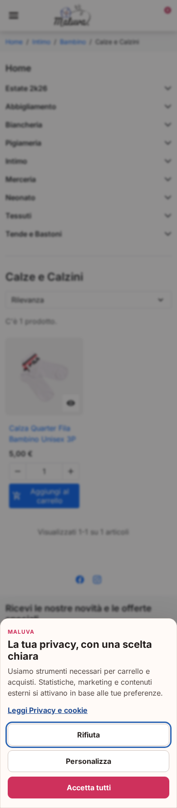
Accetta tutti (89, 787)
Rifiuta (88, 734)
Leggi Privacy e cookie (48, 710)
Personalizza (88, 761)
